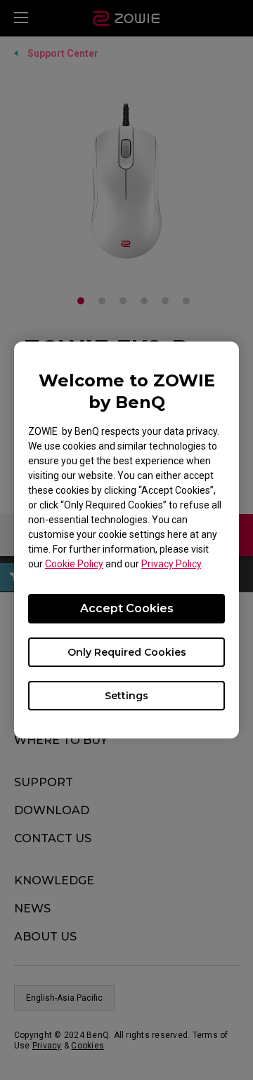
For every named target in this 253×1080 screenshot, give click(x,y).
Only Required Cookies (126, 652)
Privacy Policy (171, 563)
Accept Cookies (127, 608)
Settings (126, 695)
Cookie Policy (74, 563)
